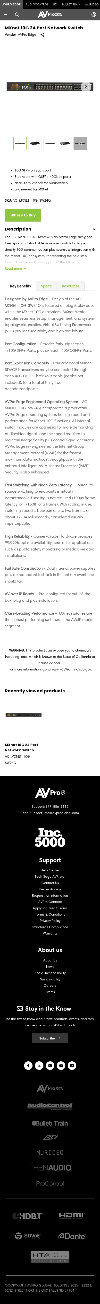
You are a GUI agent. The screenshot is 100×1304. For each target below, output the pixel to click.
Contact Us (50, 883)
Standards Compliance (50, 927)
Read (13, 268)
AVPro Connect (50, 902)
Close (17, 14)
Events (50, 992)
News (50, 967)
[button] (86, 87)
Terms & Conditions (50, 914)
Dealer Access (50, 889)
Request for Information (50, 895)
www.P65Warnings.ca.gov (71, 669)
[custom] (28, 1065)
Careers (50, 986)
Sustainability (50, 979)
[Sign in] (94, 14)
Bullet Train (71, 4)
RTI (55, 4)
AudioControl (37, 4)
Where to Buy (23, 215)
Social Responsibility (50, 973)
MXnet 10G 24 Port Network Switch (21, 747)
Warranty (50, 933)
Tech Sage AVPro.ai (50, 877)
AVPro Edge (11, 4)
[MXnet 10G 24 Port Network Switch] (23, 715)
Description (18, 229)
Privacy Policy (50, 921)
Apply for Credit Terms (50, 908)
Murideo (92, 4)
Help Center (50, 870)
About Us (50, 960)
